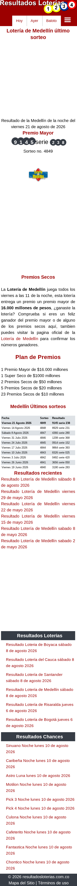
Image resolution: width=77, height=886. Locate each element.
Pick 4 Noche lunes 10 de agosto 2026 (40, 808)
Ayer (34, 21)
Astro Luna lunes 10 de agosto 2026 (38, 775)
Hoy (19, 21)
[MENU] (67, 20)
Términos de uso (53, 883)
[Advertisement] (38, 78)
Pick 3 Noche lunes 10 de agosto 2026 (40, 799)
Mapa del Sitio (21, 883)
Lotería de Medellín (19, 338)
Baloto (51, 21)
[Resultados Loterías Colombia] (38, 12)
